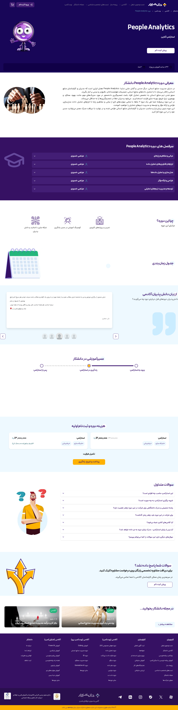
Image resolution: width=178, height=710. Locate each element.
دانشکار (175, 11)
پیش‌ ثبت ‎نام (161, 50)
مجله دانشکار (79, 4)
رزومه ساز (114, 4)
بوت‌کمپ (68, 4)
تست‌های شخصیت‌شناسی (98, 4)
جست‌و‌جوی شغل (137, 4)
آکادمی (124, 4)
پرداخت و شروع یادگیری (89, 461)
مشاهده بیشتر (166, 624)
